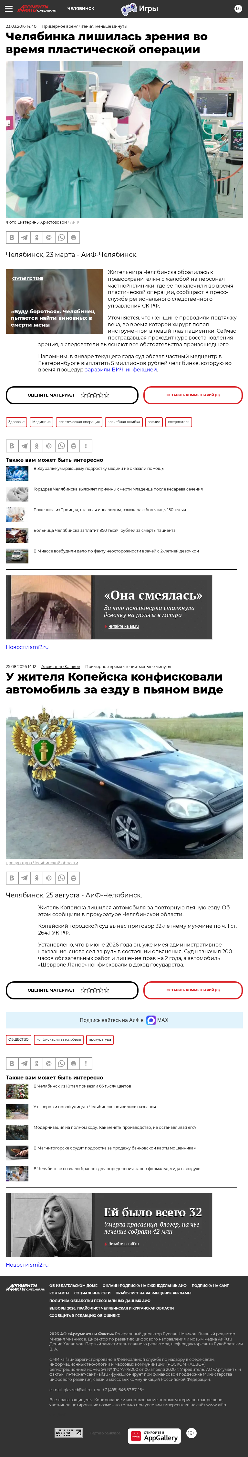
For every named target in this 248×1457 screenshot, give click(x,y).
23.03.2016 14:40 (21, 26)
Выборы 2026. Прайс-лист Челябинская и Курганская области (111, 1308)
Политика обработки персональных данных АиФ (99, 1301)
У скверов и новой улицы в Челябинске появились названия (95, 1106)
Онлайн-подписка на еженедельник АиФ (145, 1286)
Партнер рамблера (105, 1433)
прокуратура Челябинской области (42, 862)
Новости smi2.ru (27, 647)
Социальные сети (92, 1293)
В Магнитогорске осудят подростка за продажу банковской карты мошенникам (115, 1148)
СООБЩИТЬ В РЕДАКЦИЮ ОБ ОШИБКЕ (84, 1316)
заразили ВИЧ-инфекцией (121, 370)
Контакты (59, 1293)
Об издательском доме (73, 1286)
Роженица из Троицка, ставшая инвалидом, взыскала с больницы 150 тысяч (110, 509)
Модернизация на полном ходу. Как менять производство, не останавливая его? (115, 1127)
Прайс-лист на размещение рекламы (153, 1293)
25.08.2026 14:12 (21, 666)
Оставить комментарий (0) (193, 395)
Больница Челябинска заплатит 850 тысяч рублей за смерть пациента (105, 530)
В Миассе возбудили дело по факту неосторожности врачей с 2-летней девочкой (116, 551)
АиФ (74, 222)
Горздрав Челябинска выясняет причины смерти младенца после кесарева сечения (118, 489)
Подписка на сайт (210, 1286)
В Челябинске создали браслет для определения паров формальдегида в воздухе (117, 1168)
